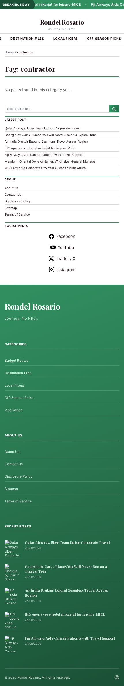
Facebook (65, 236)
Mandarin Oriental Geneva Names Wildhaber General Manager (50, 161)
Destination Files (27, 39)
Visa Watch (13, 410)
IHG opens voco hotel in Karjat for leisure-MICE (40, 148)
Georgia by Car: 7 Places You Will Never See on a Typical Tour (50, 135)
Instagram (65, 269)
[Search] (114, 108)
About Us (11, 188)
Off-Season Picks (19, 397)
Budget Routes (16, 360)
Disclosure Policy (18, 201)
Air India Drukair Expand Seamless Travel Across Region (46, 142)
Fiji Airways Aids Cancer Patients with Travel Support (44, 155)
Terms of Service (17, 214)
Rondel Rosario (62, 22)
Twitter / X (65, 258)
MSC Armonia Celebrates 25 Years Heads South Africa (45, 168)
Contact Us (13, 195)
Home (9, 52)
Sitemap (11, 208)
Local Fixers (65, 39)
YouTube (66, 247)
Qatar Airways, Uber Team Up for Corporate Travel (42, 128)
